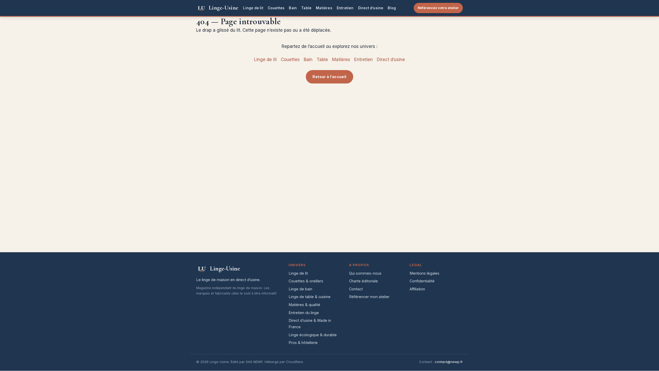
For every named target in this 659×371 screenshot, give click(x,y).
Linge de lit (253, 8)
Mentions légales (424, 273)
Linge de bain (300, 289)
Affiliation (417, 289)
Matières (324, 8)
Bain (293, 8)
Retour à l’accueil (329, 76)
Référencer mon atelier (369, 296)
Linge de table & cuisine (310, 296)
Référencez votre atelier (438, 8)
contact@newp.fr (449, 362)
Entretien (345, 8)
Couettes (276, 8)
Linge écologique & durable (313, 335)
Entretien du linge (304, 312)
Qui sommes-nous (365, 273)
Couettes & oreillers (306, 281)
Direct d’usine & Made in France (310, 323)
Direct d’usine (371, 8)
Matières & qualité (304, 304)
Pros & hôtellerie (303, 342)
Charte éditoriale (363, 281)
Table (306, 8)
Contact (356, 289)
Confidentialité (422, 281)
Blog (392, 8)
